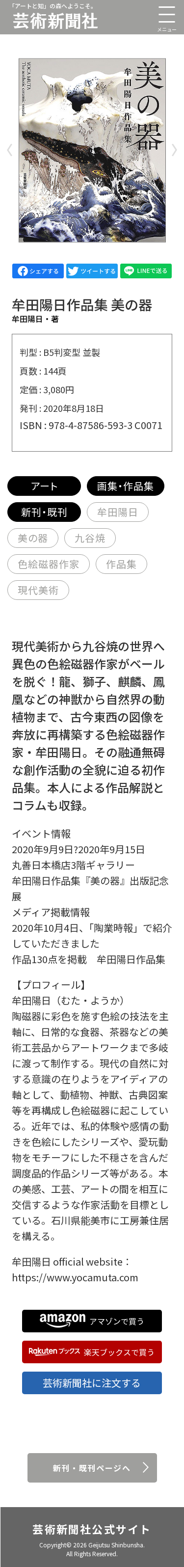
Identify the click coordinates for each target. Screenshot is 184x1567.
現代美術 (38, 590)
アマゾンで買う (116, 1321)
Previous (9, 150)
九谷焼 (90, 538)
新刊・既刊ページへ (92, 1468)
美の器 (33, 538)
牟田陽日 (117, 512)
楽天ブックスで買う (119, 1352)
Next (174, 150)
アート (44, 486)
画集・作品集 (125, 486)
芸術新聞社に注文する (92, 1383)
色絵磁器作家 (48, 564)
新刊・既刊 (44, 512)
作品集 (121, 564)
